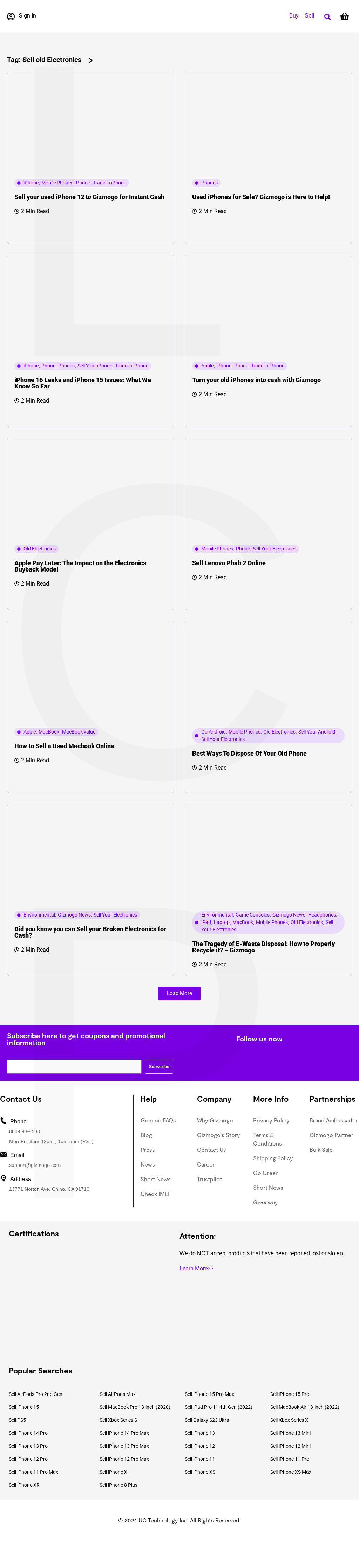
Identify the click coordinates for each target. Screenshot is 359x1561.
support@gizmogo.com (35, 1165)
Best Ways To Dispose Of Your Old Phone (249, 753)
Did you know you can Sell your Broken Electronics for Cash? (90, 932)
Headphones (322, 915)
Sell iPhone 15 (24, 1407)
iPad (206, 922)
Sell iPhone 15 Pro (289, 1394)
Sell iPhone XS (200, 1472)
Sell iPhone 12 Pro (28, 1459)
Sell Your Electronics (274, 549)
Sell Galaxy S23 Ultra (207, 1420)
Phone (83, 182)
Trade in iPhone (109, 182)
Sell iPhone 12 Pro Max (124, 1459)
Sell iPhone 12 (200, 1446)
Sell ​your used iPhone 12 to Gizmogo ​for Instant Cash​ (89, 197)
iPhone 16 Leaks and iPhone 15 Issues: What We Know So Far (82, 383)
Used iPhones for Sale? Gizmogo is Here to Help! (261, 197)
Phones (209, 182)
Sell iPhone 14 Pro (28, 1433)
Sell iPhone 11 (200, 1459)
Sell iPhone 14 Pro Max (124, 1433)
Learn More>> (196, 1268)
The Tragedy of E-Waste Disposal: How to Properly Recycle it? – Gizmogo (263, 947)
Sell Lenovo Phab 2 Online (229, 563)
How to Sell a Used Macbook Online (64, 746)
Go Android (213, 732)
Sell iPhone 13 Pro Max (124, 1446)
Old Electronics (39, 549)
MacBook (49, 732)
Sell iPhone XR (24, 1485)
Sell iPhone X (113, 1472)
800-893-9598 (24, 1131)
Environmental (39, 915)
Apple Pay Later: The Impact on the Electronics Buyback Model (80, 566)
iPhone (31, 182)
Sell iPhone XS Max (290, 1472)
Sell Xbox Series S (118, 1420)
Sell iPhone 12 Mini (290, 1446)
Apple (207, 366)
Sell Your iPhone (94, 366)
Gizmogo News (74, 915)
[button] (327, 17)
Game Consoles (253, 915)
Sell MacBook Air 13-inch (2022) (304, 1407)
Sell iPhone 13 (200, 1433)
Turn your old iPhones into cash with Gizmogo (256, 380)
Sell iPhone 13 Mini (290, 1433)
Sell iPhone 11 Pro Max (33, 1472)
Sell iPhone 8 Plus (118, 1485)
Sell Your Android (316, 732)
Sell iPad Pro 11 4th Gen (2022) (218, 1407)
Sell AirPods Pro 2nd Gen (35, 1394)
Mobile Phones (57, 182)
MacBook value (78, 732)
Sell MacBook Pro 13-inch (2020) (135, 1407)
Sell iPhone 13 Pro (28, 1446)
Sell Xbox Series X (289, 1420)
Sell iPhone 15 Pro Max (209, 1394)
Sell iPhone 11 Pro (289, 1459)
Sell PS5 (17, 1420)
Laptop (222, 922)
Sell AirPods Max (118, 1394)
